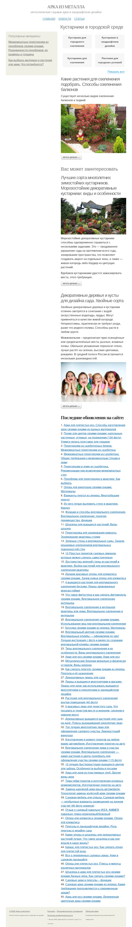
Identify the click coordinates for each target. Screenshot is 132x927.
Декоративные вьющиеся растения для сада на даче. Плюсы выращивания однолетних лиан (92, 721)
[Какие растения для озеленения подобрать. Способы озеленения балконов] (93, 128)
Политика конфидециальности (60, 915)
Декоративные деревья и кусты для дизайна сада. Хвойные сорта (92, 298)
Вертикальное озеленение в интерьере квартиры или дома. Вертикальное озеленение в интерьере (92, 611)
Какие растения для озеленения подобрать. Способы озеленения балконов (91, 84)
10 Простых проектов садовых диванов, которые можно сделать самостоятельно (89, 555)
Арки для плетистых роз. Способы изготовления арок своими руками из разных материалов (93, 427)
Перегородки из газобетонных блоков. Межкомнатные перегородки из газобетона (88, 448)
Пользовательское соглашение (70, 911)
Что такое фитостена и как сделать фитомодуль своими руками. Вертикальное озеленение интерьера (93, 599)
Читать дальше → (71, 157)
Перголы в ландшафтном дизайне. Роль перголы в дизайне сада (89, 828)
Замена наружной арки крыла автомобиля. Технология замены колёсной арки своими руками (93, 791)
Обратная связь (92, 911)
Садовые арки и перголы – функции (88, 880)
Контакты (51, 911)
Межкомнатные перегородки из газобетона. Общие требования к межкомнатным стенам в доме (90, 458)
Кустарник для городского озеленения (77, 41)
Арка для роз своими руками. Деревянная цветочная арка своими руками (90, 899)
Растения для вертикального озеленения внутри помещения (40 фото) (89, 700)
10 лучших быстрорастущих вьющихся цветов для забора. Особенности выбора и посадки (92, 766)
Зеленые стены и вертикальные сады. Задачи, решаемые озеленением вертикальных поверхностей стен (93, 545)
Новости (64, 18)
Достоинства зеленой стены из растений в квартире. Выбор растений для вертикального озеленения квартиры (90, 566)
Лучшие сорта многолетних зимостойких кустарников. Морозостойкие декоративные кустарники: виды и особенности (91, 185)
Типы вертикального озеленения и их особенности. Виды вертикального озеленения (91, 650)
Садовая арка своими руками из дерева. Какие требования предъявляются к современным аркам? (93, 888)
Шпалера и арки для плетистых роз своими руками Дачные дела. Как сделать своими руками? (93, 874)
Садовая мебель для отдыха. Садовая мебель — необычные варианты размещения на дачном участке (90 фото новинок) (92, 801)
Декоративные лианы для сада (85, 677)
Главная (49, 18)
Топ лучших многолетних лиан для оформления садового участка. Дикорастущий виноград (90, 731)
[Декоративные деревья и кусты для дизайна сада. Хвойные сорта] (93, 382)
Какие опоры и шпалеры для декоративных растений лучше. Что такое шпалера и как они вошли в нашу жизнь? (91, 839)
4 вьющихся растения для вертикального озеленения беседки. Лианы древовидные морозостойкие (89, 586)
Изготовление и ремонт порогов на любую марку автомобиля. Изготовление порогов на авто (93, 741)
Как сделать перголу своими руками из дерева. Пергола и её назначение (93, 671)
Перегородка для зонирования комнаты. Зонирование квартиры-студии (89, 535)
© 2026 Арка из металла (19, 911)
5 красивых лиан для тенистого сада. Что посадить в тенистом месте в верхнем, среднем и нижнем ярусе (92, 710)
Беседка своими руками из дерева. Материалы (95, 628)
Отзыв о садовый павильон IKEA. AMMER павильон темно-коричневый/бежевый (90, 812)
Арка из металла (66, 6)
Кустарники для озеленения (77, 60)
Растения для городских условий (110, 60)
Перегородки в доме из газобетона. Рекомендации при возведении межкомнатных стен (91, 470)
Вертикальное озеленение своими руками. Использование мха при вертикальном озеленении (93, 621)
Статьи (79, 18)
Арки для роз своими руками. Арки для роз (92, 657)
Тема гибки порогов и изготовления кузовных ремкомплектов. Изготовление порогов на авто (92, 783)
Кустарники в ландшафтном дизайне (109, 41)
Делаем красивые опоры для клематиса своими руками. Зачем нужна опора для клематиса (93, 576)
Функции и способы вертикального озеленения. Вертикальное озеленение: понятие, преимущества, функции (93, 516)
